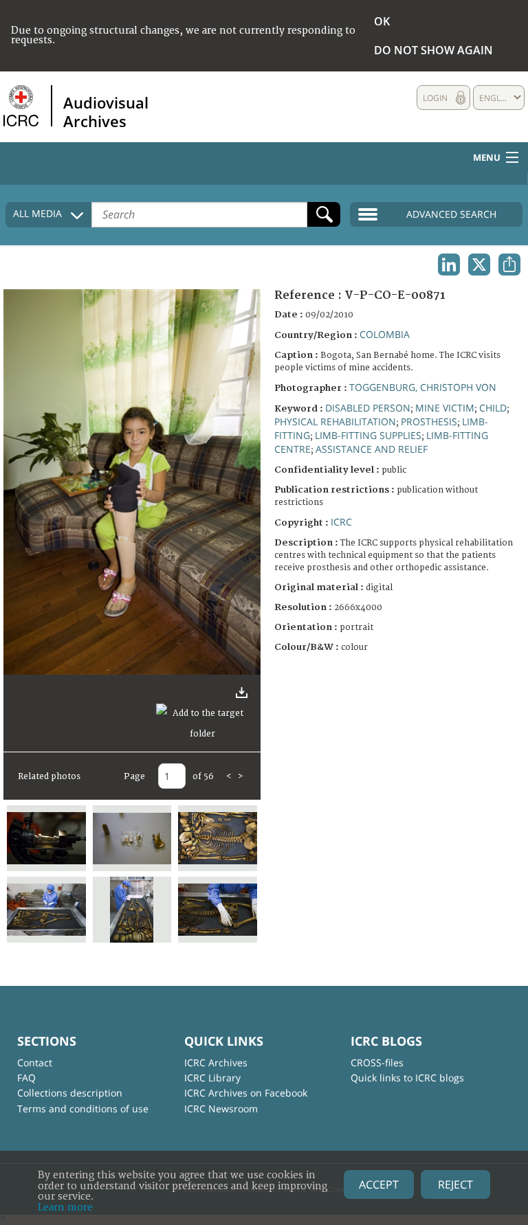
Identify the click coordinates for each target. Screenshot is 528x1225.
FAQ (26, 1077)
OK (382, 21)
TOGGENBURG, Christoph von (422, 387)
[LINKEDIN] (449, 265)
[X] (479, 265)
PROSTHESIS (429, 421)
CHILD (493, 407)
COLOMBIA (385, 334)
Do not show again (433, 50)
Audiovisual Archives (105, 111)
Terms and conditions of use (82, 1108)
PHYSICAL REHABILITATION (335, 421)
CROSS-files (377, 1062)
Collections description (69, 1092)
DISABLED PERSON (367, 407)
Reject (455, 1184)
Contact (34, 1062)
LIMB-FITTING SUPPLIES (368, 435)
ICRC (341, 521)
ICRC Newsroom (221, 1108)
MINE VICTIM (444, 407)
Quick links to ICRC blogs (407, 1077)
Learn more (65, 1207)
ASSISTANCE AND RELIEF (372, 449)
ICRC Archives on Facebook (245, 1092)
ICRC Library (212, 1077)
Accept (379, 1184)
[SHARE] (509, 265)
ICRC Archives (216, 1062)
